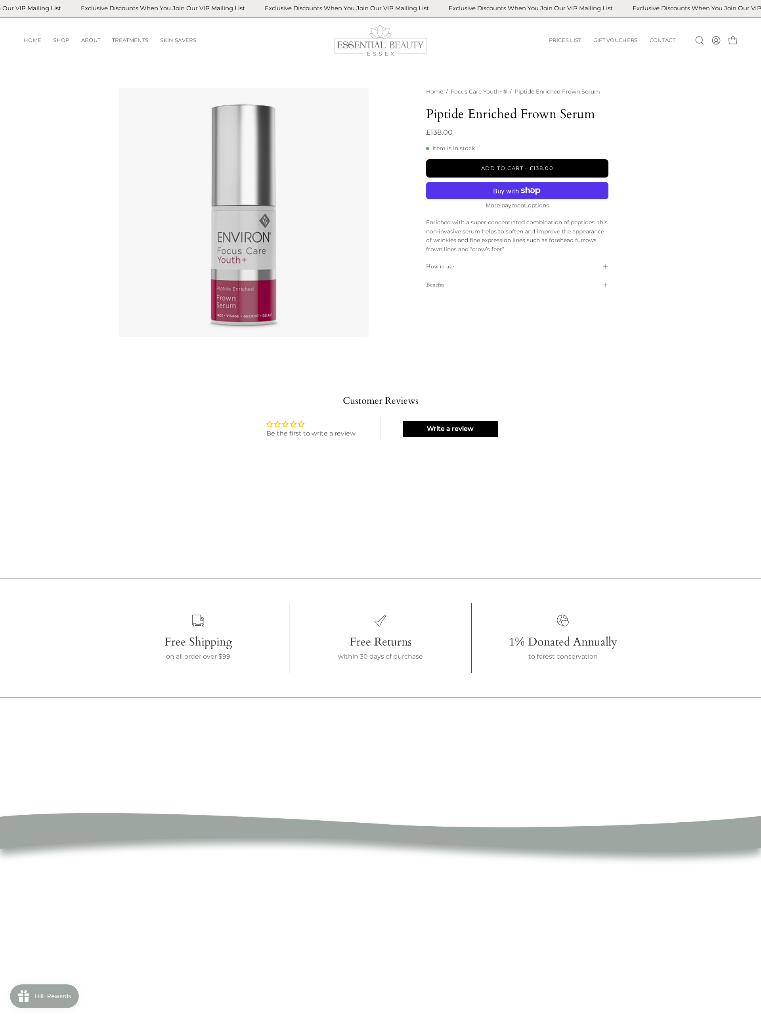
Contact (266, 966)
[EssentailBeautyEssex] (380, 40)
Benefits (435, 284)
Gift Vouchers (275, 953)
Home (434, 91)
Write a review (450, 428)
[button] (61, 40)
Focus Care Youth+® (479, 91)
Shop (262, 888)
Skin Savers (272, 927)
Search (372, 875)
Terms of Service (387, 888)
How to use (440, 266)
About (263, 901)
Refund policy (383, 901)
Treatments (272, 914)
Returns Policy (384, 914)
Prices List (269, 940)
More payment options (517, 205)
